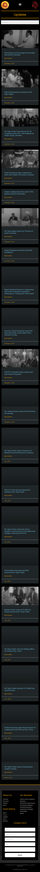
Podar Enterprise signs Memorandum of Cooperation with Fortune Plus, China (20, 729)
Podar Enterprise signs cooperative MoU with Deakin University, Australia (19, 174)
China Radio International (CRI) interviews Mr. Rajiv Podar (16, 571)
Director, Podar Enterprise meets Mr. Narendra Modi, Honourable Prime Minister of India (18, 333)
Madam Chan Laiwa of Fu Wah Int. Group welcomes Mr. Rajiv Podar (17, 611)
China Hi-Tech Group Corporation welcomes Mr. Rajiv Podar (17, 491)
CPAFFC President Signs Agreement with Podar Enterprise (18, 373)
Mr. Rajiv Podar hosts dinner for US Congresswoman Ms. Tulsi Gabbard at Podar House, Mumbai (19, 133)
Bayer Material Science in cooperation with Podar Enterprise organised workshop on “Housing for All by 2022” (19, 292)
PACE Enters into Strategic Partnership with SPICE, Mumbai (19, 54)
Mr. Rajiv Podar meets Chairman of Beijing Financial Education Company (18, 452)
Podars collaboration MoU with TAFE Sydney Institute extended (18, 193)
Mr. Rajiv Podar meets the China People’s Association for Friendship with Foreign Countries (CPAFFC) (19, 531)
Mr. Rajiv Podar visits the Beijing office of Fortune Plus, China (19, 650)
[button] (20, 4)
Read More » (8, 58)
